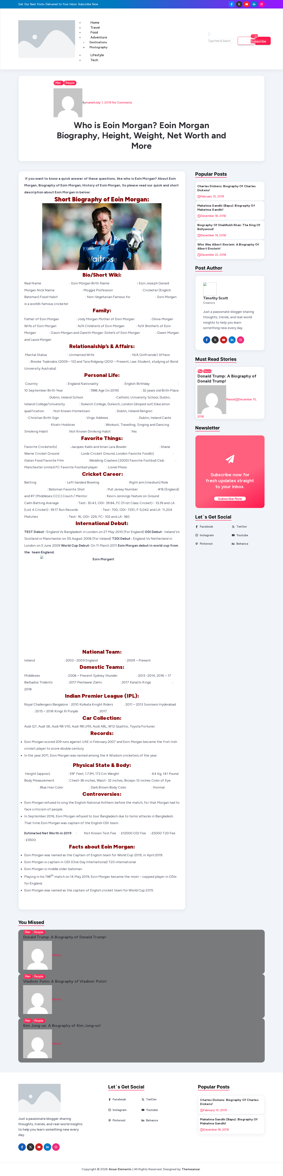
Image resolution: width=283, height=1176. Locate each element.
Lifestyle (97, 55)
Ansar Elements (120, 1169)
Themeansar (191, 1169)
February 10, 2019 (212, 196)
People (70, 83)
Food (94, 32)
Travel (95, 27)
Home (94, 22)
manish (90, 102)
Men (58, 83)
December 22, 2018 (213, 254)
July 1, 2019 (103, 102)
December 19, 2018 (213, 235)
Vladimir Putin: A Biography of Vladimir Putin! (65, 981)
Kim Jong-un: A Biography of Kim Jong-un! (62, 1025)
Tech (94, 60)
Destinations (98, 42)
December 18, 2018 (213, 216)
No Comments (121, 102)
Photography (98, 47)
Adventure (98, 37)
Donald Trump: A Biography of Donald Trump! (226, 378)
